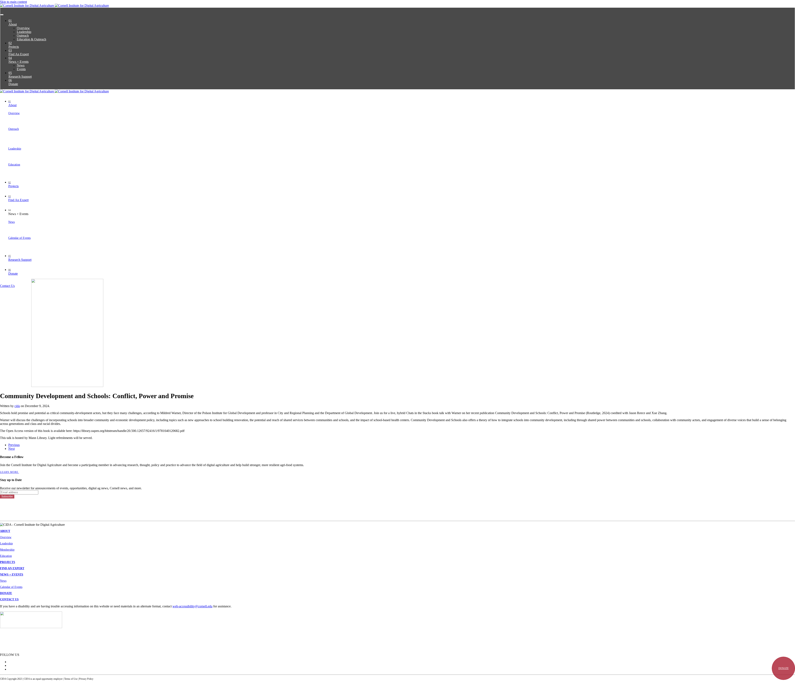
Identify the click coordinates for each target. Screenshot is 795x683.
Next (11, 448)
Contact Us (7, 286)
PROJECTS (7, 562)
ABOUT (5, 531)
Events (21, 69)
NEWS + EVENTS (11, 574)
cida (17, 406)
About (12, 22)
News (20, 65)
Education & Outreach (31, 39)
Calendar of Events (19, 237)
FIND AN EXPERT (12, 568)
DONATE (783, 668)
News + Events (18, 59)
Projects (13, 44)
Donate (13, 82)
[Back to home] (54, 5)
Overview (23, 28)
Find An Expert (18, 52)
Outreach (23, 35)
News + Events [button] (18, 212)
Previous (14, 445)
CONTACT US (9, 599)
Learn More (9, 472)
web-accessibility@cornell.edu (192, 606)
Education (14, 164)
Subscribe (7, 496)
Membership (7, 549)
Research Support (20, 74)
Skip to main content (13, 2)
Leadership (24, 32)
